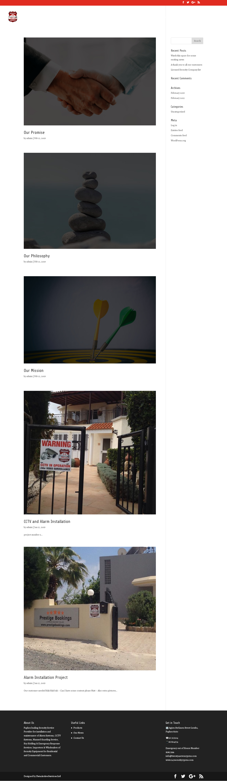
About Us (142, 17)
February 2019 (178, 93)
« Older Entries (31, 704)
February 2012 (178, 98)
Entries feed (177, 130)
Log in (174, 125)
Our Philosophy (37, 255)
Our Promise (34, 132)
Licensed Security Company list (186, 69)
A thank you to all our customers (186, 64)
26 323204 (129, 17)
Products (77, 727)
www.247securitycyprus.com (179, 760)
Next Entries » (149, 704)
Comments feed (179, 135)
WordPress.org (178, 140)
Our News (168, 17)
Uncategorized (178, 111)
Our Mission (34, 370)
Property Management (203, 17)
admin (29, 138)
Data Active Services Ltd (48, 776)
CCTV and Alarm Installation (47, 521)
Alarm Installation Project (46, 677)
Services (155, 17)
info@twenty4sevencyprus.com (181, 756)
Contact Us (182, 17)
